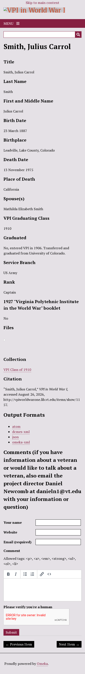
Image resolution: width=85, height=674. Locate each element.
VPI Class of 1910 (17, 369)
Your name (12, 522)
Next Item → (69, 644)
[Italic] (15, 574)
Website (10, 532)
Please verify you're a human (27, 607)
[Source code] (49, 574)
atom (16, 426)
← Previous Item (19, 644)
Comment (11, 550)
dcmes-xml (21, 431)
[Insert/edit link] (42, 574)
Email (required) (17, 542)
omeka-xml (21, 442)
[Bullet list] (25, 574)
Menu (8, 23)
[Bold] (8, 574)
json (15, 436)
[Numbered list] (32, 574)
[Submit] (78, 34)
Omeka (42, 663)
